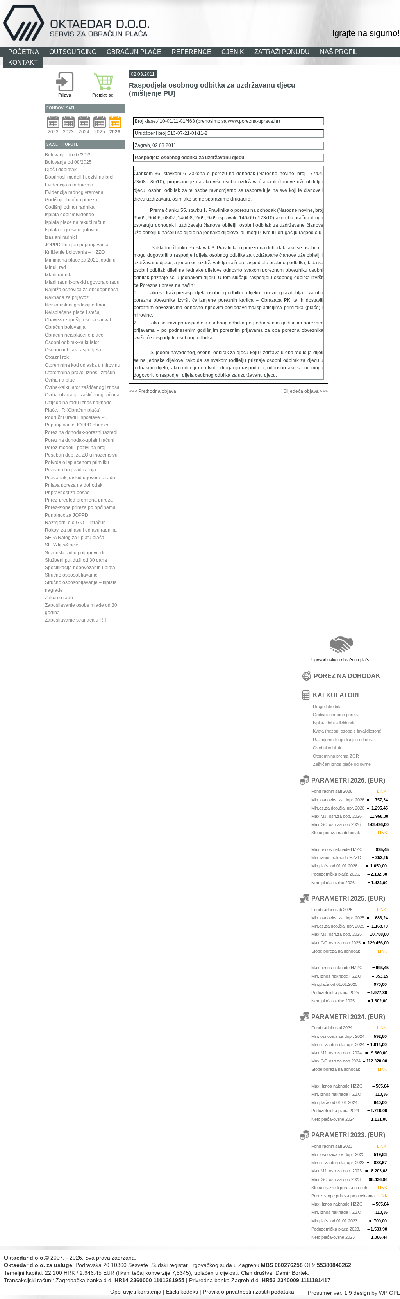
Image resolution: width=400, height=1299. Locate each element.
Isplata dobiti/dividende (69, 214)
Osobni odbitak (327, 747)
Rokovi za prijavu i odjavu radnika (81, 530)
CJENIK (232, 51)
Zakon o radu (59, 597)
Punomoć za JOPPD (66, 515)
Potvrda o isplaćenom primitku (77, 462)
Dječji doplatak (61, 169)
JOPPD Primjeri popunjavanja (77, 244)
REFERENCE (191, 51)
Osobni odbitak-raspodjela (73, 350)
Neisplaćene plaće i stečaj (73, 312)
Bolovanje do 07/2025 (68, 155)
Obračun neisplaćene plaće (74, 335)
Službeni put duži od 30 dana (76, 560)
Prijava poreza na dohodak (73, 485)
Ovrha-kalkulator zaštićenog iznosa (82, 387)
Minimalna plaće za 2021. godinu (80, 260)
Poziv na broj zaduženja (70, 470)
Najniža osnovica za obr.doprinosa (81, 289)
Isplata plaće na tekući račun (75, 222)
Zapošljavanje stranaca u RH (76, 620)
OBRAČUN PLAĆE (134, 51)
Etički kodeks (183, 1291)
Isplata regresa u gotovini (71, 230)
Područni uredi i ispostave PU (76, 417)
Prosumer (320, 1293)
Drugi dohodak (327, 706)
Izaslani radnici (61, 237)
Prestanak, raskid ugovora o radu (80, 477)
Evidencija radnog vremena (74, 192)
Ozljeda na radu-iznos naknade (78, 402)
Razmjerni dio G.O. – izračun (75, 522)
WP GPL (389, 1293)
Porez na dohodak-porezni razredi (81, 432)
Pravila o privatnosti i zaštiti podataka (248, 1291)
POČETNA (23, 51)
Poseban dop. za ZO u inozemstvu (81, 455)
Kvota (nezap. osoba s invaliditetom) (347, 731)
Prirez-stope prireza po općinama (80, 507)
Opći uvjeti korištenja (135, 1291)
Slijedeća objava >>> (305, 391)
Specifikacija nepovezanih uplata (80, 567)
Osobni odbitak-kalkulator (72, 342)
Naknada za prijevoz (67, 297)
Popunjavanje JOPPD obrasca (77, 425)
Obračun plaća (258, 9)
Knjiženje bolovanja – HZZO (75, 252)
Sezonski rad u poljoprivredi (74, 552)
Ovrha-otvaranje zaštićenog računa (82, 395)
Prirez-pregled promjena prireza (79, 500)
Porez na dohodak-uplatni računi (79, 440)
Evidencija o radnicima (69, 185)
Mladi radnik (58, 275)
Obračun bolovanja (65, 327)
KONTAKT (23, 62)
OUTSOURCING (72, 51)
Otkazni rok (57, 357)
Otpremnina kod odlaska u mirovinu (82, 365)
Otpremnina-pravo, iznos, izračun (80, 372)
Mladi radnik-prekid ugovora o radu (82, 282)
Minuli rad (55, 267)
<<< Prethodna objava (152, 391)
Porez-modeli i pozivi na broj (75, 447)
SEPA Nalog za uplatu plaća (74, 537)
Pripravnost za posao (67, 492)
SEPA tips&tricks (62, 545)
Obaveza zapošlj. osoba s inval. (78, 320)
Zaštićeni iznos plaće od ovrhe (342, 764)
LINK (381, 791)
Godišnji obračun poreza (71, 199)
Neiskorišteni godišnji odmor (75, 305)
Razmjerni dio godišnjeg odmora (343, 739)
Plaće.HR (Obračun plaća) (73, 410)
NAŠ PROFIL (338, 51)
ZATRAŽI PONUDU (282, 51)
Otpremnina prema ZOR (336, 756)
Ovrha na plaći (60, 380)
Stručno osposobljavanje (71, 575)
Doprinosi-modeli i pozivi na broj (79, 177)
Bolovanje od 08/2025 (68, 162)
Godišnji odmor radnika (70, 207)
